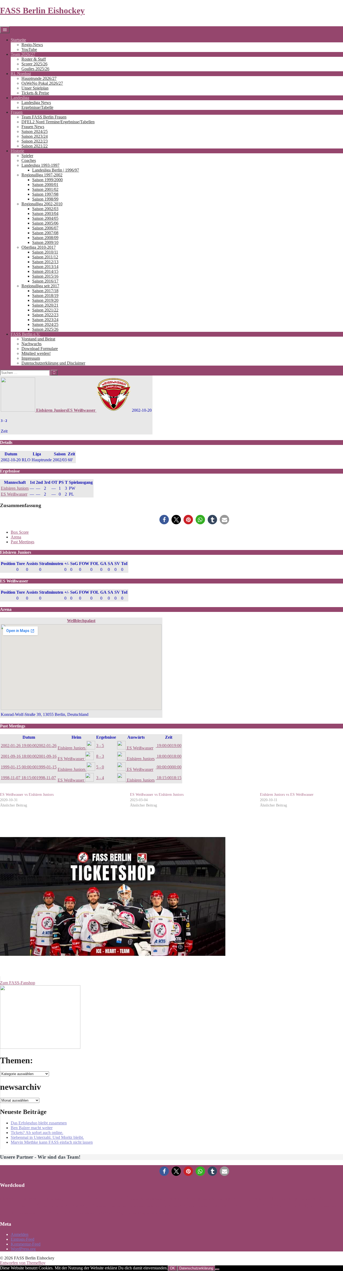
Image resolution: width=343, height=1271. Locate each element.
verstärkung (60, 1213)
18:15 (168, 777)
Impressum (30, 358)
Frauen (17, 112)
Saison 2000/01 (45, 184)
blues (115, 1197)
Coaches (28, 160)
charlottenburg (155, 1199)
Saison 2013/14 (45, 266)
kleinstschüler (52, 1206)
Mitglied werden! (36, 353)
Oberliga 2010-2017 (38, 247)
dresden (224, 1199)
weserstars (161, 1213)
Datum (29, 737)
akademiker (37, 1198)
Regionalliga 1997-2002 (41, 175)
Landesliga (20, 97)
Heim (76, 737)
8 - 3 (100, 756)
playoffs (223, 1206)
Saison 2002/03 (45, 208)
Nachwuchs (31, 343)
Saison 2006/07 (45, 228)
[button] (164, 519)
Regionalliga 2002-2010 (41, 204)
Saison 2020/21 (45, 305)
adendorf (11, 1198)
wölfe (182, 1213)
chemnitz (178, 1198)
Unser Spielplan (35, 88)
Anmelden (19, 1234)
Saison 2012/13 (45, 261)
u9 (14, 1213)
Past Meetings (22, 542)
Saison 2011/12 (45, 257)
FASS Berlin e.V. (25, 334)
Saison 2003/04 (45, 213)
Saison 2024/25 (34, 131)
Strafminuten (51, 563)
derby (209, 1199)
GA (103, 563)
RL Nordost (21, 73)
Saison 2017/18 (45, 290)
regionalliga (254, 1206)
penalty (205, 1206)
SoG (74, 563)
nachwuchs (143, 1206)
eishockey (289, 1199)
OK (172, 1268)
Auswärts (136, 737)
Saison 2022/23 (34, 141)
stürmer (327, 1206)
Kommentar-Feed (25, 1244)
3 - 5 (100, 745)
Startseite (18, 40)
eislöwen (307, 1199)
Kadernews (20, 1205)
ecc (242, 1198)
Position (8, 563)
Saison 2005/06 (45, 223)
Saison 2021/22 (34, 146)
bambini (58, 1199)
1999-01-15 (29, 767)
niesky (163, 1206)
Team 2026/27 (23, 54)
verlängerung (30, 1213)
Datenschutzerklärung (196, 1268)
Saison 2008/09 (45, 237)
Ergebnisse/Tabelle (37, 107)
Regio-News (32, 44)
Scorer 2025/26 (34, 64)
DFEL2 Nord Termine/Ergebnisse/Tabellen (58, 122)
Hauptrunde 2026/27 (39, 78)
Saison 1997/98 (45, 194)
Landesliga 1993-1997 (40, 165)
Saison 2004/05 (45, 218)
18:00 (168, 756)
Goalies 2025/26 (35, 68)
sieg (314, 1206)
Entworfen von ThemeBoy (23, 1263)
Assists (32, 563)
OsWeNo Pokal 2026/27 (42, 83)
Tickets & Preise (35, 93)
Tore (20, 563)
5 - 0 (100, 767)
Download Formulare (39, 348)
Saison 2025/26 (45, 329)
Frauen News (32, 126)
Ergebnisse (106, 737)
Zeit (168, 737)
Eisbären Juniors (15, 488)
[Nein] (217, 1269)
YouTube (29, 49)
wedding (142, 1213)
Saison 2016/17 (45, 281)
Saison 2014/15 (45, 271)
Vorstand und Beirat (38, 339)
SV (117, 563)
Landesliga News (36, 102)
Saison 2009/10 (45, 242)
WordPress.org (23, 1249)
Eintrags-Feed (22, 1239)
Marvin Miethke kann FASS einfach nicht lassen (52, 1142)
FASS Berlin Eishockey (42, 10)
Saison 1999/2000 (47, 179)
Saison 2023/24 (34, 136)
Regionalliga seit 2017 (40, 286)
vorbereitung (115, 1213)
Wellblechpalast (81, 620)
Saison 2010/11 (45, 252)
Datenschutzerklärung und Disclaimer (53, 363)
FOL (94, 563)
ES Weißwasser (14, 494)
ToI (124, 563)
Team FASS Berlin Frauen (43, 117)
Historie (17, 150)
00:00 (168, 767)
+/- (66, 563)
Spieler (27, 155)
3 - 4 (100, 777)
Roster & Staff (33, 59)
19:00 (168, 745)
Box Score (20, 532)
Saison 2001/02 (45, 189)
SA (110, 563)
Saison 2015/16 (45, 276)
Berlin (83, 1197)
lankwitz (103, 1206)
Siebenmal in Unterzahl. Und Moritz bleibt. (47, 1137)
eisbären (265, 1198)
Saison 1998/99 (45, 199)
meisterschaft (122, 1206)
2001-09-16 (29, 756)
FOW (84, 563)
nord (180, 1206)
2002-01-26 (29, 745)
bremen (136, 1199)
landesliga (79, 1206)
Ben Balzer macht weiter (32, 1127)
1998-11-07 (28, 777)
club (196, 1199)
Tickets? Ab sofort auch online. (37, 1132)
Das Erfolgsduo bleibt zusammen (39, 1123)
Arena (16, 537)
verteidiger (88, 1213)
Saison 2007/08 (45, 233)
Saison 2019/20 (45, 300)
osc (192, 1206)
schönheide (290, 1206)
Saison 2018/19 (45, 295)
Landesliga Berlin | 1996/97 (55, 170)
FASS (327, 1198)
